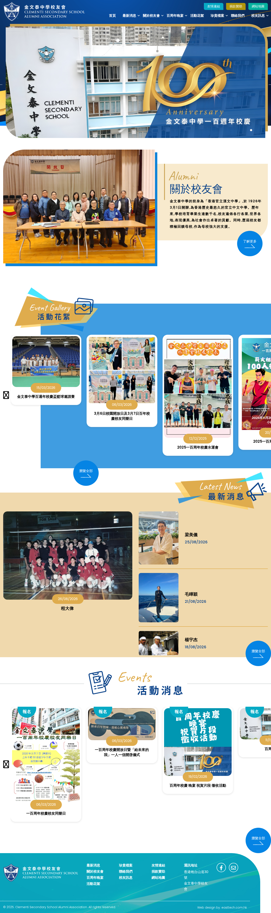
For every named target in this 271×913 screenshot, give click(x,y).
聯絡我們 (238, 15)
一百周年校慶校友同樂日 (46, 813)
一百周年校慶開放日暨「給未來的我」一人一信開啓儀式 (122, 752)
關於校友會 (151, 15)
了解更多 (250, 241)
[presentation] (6, 395)
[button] (251, 130)
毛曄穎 (191, 594)
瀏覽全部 (86, 470)
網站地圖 (258, 6)
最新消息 (129, 15)
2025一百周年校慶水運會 (197, 447)
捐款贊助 (236, 6)
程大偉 (68, 608)
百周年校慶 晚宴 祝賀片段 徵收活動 (198, 785)
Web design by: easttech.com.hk (222, 907)
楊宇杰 (191, 640)
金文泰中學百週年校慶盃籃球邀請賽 (46, 396)
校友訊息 (258, 15)
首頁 (112, 15)
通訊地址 (191, 865)
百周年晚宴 (175, 15)
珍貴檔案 (217, 15)
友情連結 (213, 6)
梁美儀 (191, 535)
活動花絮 (197, 15)
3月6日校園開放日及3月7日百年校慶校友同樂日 (122, 416)
